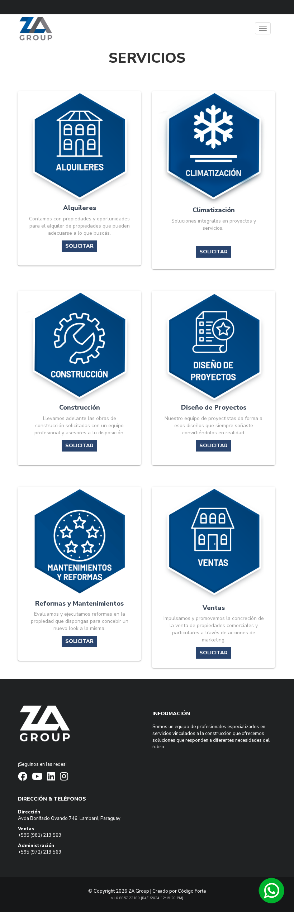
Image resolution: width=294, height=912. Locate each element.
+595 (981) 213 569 (39, 835)
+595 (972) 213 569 (39, 852)
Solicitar (79, 246)
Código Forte (192, 891)
